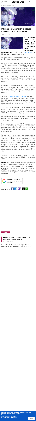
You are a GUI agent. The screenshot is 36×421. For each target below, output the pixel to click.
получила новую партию (17, 96)
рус (6, 2)
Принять (31, 418)
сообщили (28, 52)
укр (2, 2)
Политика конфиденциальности (9, 417)
